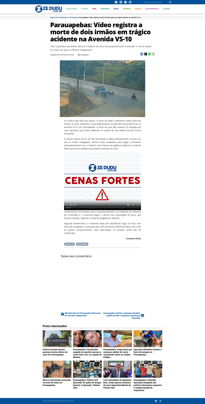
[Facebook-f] (116, 2)
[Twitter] (120, 2)
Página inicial (54, 17)
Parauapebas (71, 8)
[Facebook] (156, 401)
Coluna (166, 8)
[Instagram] (125, 2)
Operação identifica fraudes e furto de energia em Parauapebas (148, 352)
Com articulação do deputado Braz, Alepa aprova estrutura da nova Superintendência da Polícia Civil (117, 384)
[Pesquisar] (170, 2)
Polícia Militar (82, 244)
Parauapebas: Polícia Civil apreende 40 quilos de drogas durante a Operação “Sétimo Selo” (87, 384)
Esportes (127, 8)
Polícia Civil (69, 244)
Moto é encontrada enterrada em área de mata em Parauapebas (57, 382)
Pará (94, 8)
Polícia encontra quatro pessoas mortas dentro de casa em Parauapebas (55, 352)
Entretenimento (152, 8)
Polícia (138, 8)
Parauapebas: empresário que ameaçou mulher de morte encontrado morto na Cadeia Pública (117, 353)
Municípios (105, 8)
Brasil (116, 8)
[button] (141, 54)
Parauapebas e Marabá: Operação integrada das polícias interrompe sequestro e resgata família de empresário (148, 385)
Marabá (84, 8)
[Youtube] (130, 2)
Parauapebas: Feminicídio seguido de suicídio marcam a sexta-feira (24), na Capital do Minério (87, 353)
